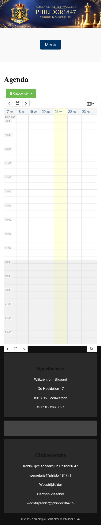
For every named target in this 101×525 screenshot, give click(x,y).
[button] (92, 349)
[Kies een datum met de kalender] (18, 103)
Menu (50, 44)
